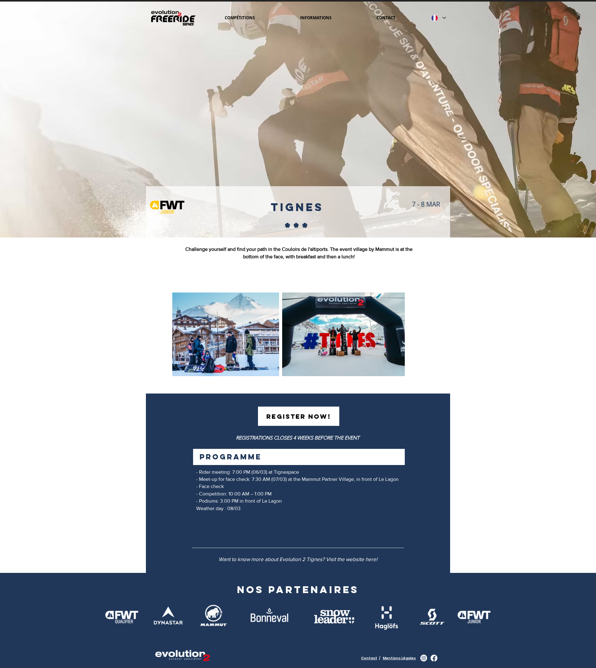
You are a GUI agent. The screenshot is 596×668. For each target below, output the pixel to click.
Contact (369, 658)
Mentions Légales (399, 658)
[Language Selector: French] (438, 18)
